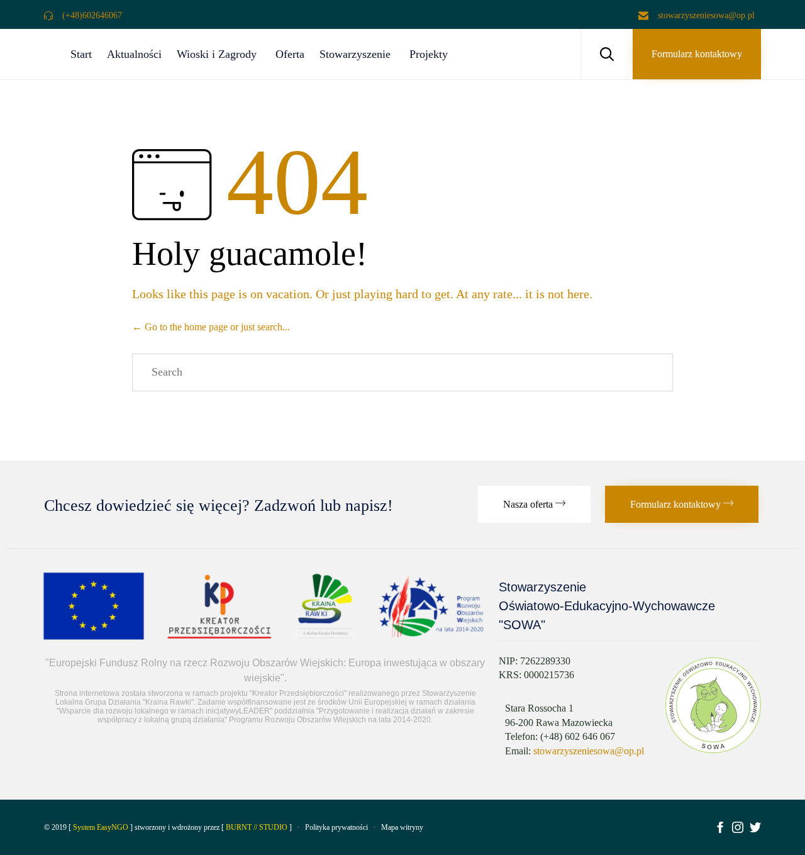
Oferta (289, 54)
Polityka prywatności (336, 827)
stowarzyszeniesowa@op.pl (588, 751)
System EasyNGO (100, 827)
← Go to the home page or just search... (211, 326)
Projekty (428, 54)
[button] (697, 54)
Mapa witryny (402, 827)
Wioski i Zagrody (217, 54)
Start (81, 54)
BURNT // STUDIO (256, 827)
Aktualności (134, 54)
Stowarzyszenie (355, 54)
